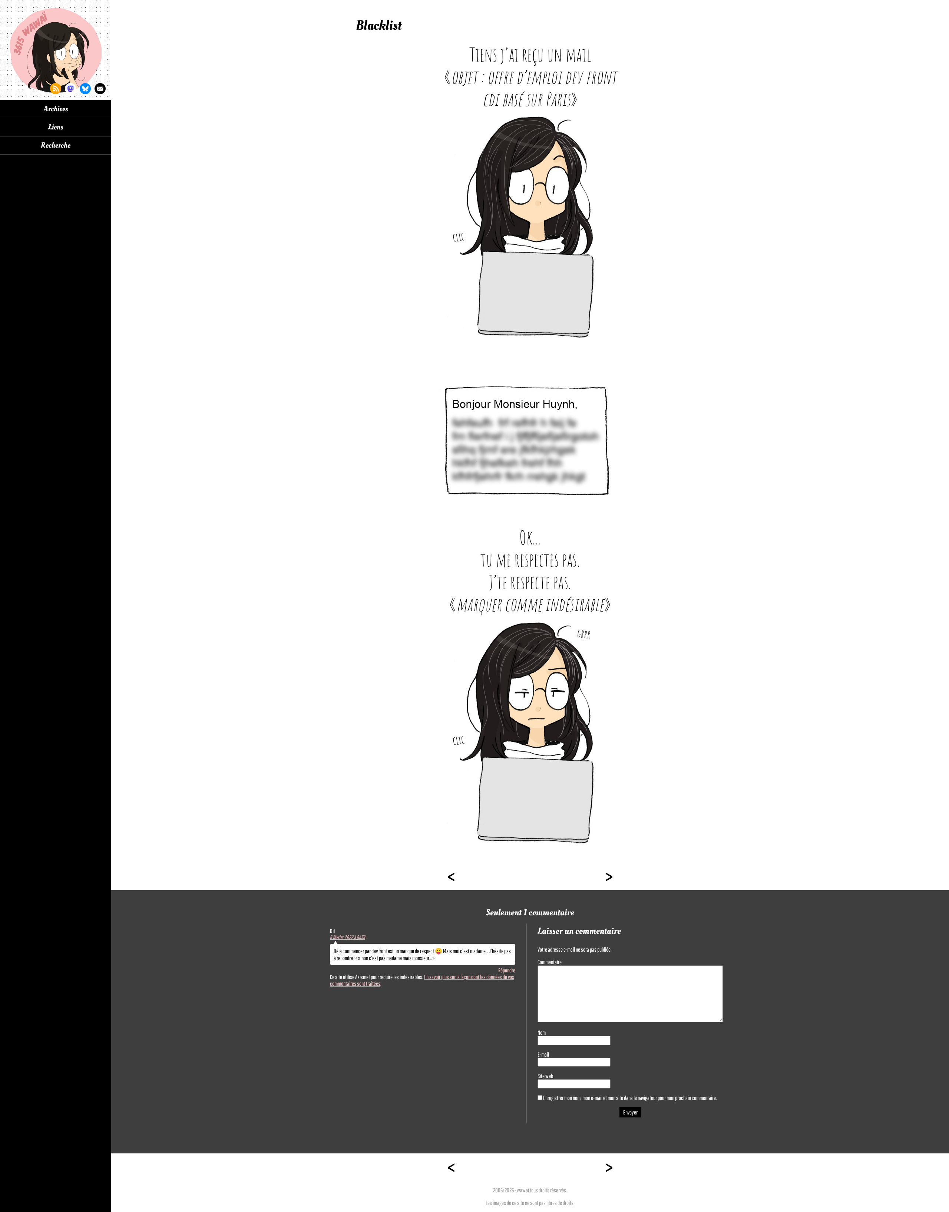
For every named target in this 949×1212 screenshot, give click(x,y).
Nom (542, 1032)
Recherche (55, 145)
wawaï (523, 1190)
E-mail (543, 1054)
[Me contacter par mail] (100, 88)
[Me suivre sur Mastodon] (70, 88)
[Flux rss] (55, 88)
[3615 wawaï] (55, 50)
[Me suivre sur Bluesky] (85, 88)
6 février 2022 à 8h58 (347, 937)
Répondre (506, 970)
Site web (545, 1076)
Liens (55, 127)
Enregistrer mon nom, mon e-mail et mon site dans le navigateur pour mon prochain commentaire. (630, 1097)
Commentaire (550, 962)
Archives (56, 109)
